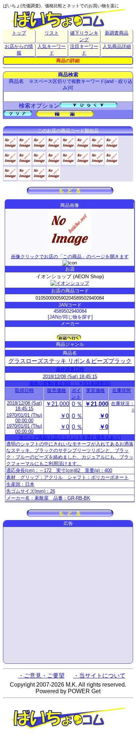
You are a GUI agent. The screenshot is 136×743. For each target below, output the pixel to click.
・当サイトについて (99, 675)
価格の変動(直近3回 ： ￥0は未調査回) (70, 383)
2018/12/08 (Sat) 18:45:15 (70, 376)
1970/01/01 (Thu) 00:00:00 (24, 417)
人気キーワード (51, 50)
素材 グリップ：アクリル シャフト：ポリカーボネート (67, 477)
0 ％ (77, 404)
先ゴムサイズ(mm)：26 (30, 491)
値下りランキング (84, 36)
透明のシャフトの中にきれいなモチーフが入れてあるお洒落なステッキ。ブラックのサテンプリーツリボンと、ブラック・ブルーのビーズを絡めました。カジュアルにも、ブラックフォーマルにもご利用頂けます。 (69, 453)
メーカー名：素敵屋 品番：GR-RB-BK (48, 498)
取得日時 (24, 390)
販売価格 (56, 390)
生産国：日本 (20, 484)
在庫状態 (121, 390)
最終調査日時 (70, 369)
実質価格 (95, 390)
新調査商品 (116, 33)
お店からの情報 (19, 50)
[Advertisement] (68, 595)
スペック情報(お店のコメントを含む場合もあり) (70, 437)
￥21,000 (57, 404)
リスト (52, 33)
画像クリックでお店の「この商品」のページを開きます (70, 256)
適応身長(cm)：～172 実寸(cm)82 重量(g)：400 (59, 470)
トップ (19, 33)
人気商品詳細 (117, 46)
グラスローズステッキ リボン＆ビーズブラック (70, 361)
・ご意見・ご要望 (41, 675)
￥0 (64, 416)
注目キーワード (84, 50)
